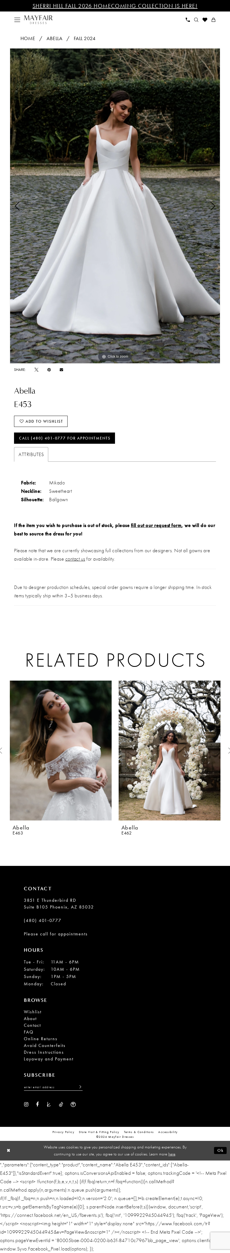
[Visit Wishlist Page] (205, 19)
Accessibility (168, 1132)
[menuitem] (17, 20)
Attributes (31, 454)
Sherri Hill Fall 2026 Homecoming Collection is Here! (115, 6)
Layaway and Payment (48, 1059)
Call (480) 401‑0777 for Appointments (65, 438)
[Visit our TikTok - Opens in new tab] (61, 1104)
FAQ (29, 1032)
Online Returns (41, 1039)
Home (27, 38)
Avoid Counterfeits (45, 1045)
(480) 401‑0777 (42, 920)
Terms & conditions (139, 1132)
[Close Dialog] (8, 1150)
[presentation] (61, 750)
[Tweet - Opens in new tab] (36, 369)
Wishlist (33, 1012)
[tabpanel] (115, 205)
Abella (54, 38)
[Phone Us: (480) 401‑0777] (188, 20)
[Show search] (196, 20)
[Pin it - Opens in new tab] (49, 369)
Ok (220, 1150)
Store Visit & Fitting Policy (99, 1132)
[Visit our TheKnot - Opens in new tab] (49, 1104)
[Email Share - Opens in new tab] (61, 369)
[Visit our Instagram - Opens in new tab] (26, 1104)
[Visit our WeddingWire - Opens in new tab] (73, 1104)
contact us (75, 559)
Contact (32, 1025)
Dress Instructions (44, 1052)
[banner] (38, 19)
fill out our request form (156, 525)
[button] (17, 20)
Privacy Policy (63, 1132)
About (30, 1018)
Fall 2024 (85, 38)
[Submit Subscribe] (79, 1087)
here (171, 1154)
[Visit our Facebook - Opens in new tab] (37, 1104)
